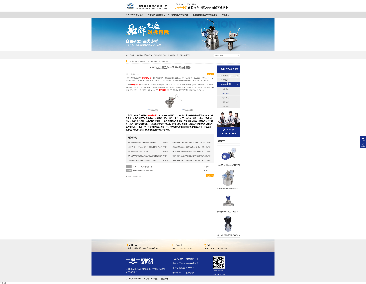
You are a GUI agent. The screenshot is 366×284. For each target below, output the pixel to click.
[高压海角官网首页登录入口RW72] (228, 154)
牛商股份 (155, 278)
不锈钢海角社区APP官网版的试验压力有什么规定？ (188, 160)
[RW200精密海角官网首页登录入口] (228, 177)
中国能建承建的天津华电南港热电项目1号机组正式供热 (189, 142)
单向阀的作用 (173, 55)
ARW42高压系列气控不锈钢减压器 (143, 170)
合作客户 (177, 272)
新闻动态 (142, 61)
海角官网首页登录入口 (157, 14)
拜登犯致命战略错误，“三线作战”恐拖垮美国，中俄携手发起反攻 (192, 147)
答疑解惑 (225, 93)
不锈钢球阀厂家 (160, 55)
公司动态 (225, 89)
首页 (136, 61)
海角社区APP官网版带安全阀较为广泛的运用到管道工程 (144, 156)
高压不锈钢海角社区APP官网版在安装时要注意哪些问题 (189, 156)
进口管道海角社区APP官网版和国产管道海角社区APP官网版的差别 (192, 151)
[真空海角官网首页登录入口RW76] (228, 224)
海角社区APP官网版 (179, 14)
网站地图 (3, 283)
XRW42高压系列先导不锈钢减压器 (158, 61)
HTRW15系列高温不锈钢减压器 (142, 167)
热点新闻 (225, 106)
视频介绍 (225, 102)
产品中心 (225, 14)
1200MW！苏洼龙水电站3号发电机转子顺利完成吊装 (145, 147)
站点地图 (177, 277)
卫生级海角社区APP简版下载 (205, 14)
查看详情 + (207, 167)
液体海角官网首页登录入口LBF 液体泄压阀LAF (233, 212)
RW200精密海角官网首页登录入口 (229, 188)
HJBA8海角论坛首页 (134, 14)
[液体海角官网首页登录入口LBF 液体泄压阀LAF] (228, 200)
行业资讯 (225, 98)
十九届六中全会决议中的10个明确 (138, 151)
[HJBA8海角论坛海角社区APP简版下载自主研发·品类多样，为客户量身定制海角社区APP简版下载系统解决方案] (183, 50)
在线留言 (190, 272)
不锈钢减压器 (185, 55)
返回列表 (210, 74)
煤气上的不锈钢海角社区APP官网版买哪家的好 (142, 142)
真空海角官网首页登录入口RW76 (229, 235)
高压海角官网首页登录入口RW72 (229, 165)
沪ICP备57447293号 (133, 278)
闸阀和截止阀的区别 (144, 55)
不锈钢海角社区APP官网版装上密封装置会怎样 (142, 160)
